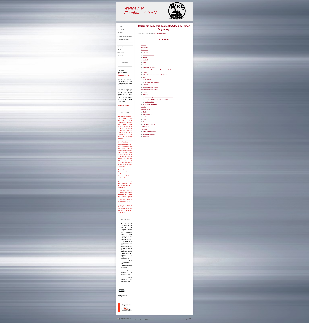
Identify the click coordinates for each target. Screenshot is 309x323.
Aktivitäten (145, 94)
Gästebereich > (145, 126)
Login (190, 318)
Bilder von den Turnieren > (150, 104)
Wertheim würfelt (149, 102)
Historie (145, 72)
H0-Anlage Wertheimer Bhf (152, 82)
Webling (145, 112)
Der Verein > (144, 50)
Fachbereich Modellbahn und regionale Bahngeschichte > (156, 69)
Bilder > (145, 77)
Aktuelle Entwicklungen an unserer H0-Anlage (155, 74)
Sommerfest (144, 47)
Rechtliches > (144, 129)
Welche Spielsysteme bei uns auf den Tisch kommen (159, 97)
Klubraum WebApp (148, 114)
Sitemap (129, 318)
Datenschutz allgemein (149, 134)
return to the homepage (159, 33)
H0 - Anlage (148, 79)
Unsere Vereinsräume (148, 55)
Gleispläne (145, 84)
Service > (143, 116)
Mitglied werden (147, 64)
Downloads (146, 121)
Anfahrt (145, 57)
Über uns (145, 52)
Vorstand (145, 60)
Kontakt (145, 62)
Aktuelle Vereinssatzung (149, 131)
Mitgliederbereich (145, 109)
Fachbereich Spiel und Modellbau (149, 89)
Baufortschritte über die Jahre (150, 87)
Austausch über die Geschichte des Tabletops (157, 99)
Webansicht (189, 319)
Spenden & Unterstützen (149, 67)
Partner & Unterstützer (149, 124)
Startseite (143, 45)
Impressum (146, 136)
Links (144, 119)
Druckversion (122, 318)
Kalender (143, 107)
